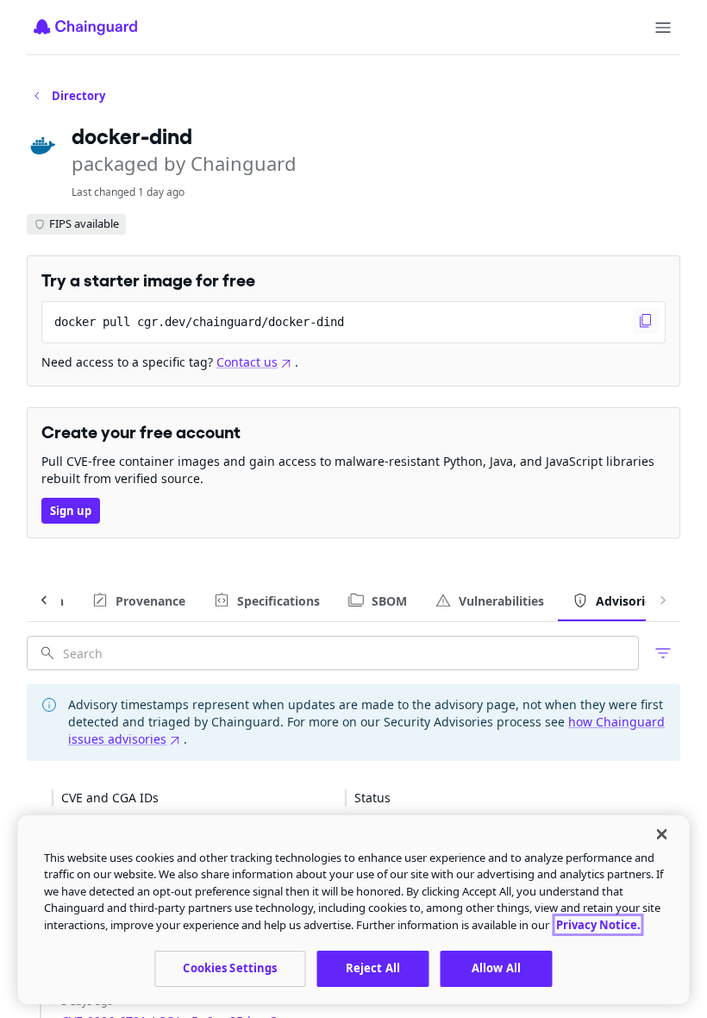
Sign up (70, 510)
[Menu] (663, 27)
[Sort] (172, 798)
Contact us (247, 362)
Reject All (373, 968)
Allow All (496, 968)
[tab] (138, 600)
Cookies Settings (230, 968)
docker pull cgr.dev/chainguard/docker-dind (199, 322)
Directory (78, 96)
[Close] (662, 834)
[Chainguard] (85, 27)
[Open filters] (663, 653)
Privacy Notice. (598, 925)
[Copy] (646, 321)
